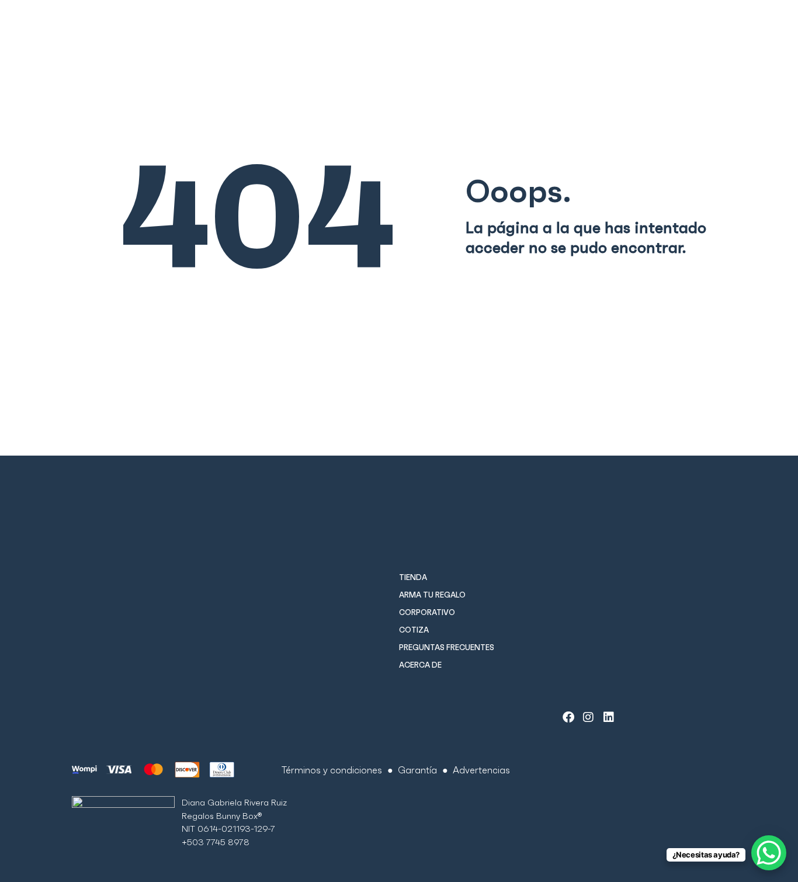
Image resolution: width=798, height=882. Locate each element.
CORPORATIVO (427, 612)
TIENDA (413, 577)
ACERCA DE (420, 665)
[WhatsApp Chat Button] (768, 852)
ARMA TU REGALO (432, 595)
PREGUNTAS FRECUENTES (446, 647)
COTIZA (414, 630)
